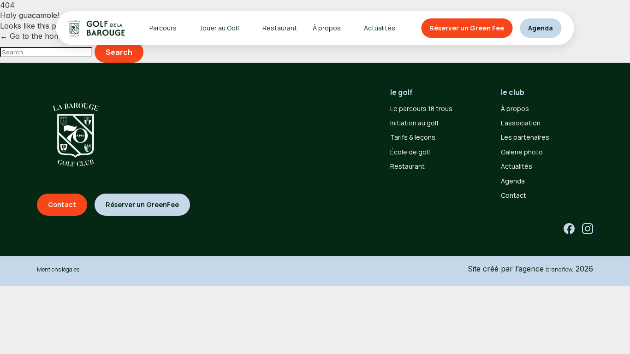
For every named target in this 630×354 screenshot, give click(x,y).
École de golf (410, 152)
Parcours (163, 28)
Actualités (379, 28)
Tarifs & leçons (412, 137)
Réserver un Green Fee (466, 28)
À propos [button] (327, 28)
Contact (513, 195)
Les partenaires (525, 137)
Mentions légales (58, 269)
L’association (521, 122)
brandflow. (559, 269)
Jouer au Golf (219, 28)
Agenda (540, 28)
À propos (515, 108)
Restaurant (279, 28)
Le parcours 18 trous (421, 108)
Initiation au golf (414, 122)
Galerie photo (522, 152)
